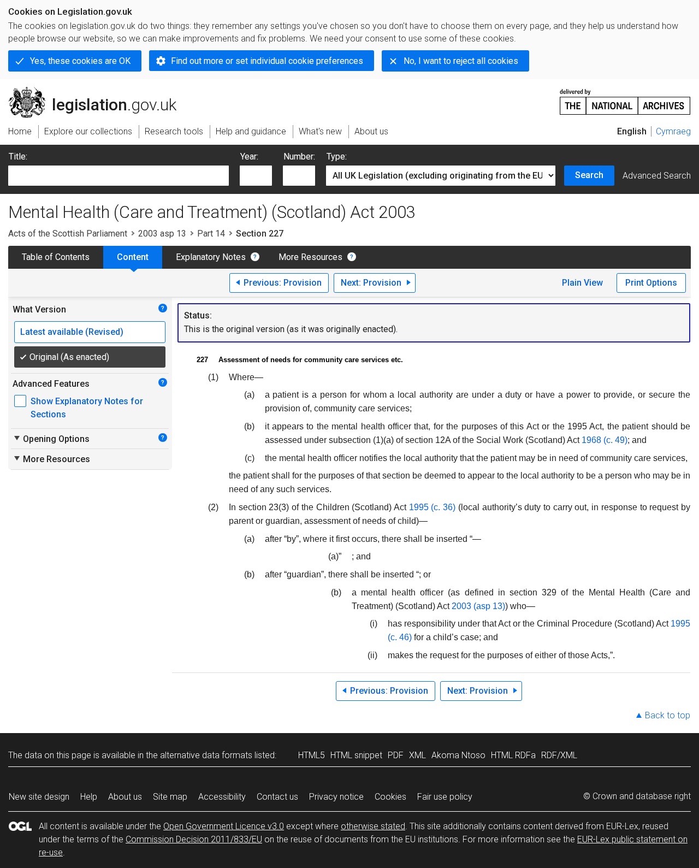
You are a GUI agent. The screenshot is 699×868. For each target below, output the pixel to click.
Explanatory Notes (211, 257)
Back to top (667, 715)
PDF (396, 755)
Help (88, 797)
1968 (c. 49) (604, 440)
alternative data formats (206, 755)
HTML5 (311, 755)
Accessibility (222, 797)
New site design (39, 797)
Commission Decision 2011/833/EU (194, 839)
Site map (170, 797)
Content (133, 257)
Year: (249, 156)
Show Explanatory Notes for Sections (87, 408)
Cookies (390, 797)
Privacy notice (336, 797)
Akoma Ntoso (458, 755)
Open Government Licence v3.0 (223, 826)
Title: (18, 156)
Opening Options (51, 438)
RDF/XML (559, 755)
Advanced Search (657, 175)
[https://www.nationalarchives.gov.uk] (625, 97)
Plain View (582, 282)
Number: (299, 156)
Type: (337, 156)
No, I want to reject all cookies (461, 61)
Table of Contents (56, 257)
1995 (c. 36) (432, 507)
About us (125, 797)
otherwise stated (373, 826)
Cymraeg (673, 131)
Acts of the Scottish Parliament (67, 233)
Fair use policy (444, 797)
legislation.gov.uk (99, 91)
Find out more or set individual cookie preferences (267, 61)
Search (589, 175)
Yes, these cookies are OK (80, 61)
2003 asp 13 (162, 233)
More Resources (310, 257)
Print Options (651, 282)
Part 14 (211, 233)
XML (417, 755)
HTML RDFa (513, 755)
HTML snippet (356, 755)
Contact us (277, 797)
